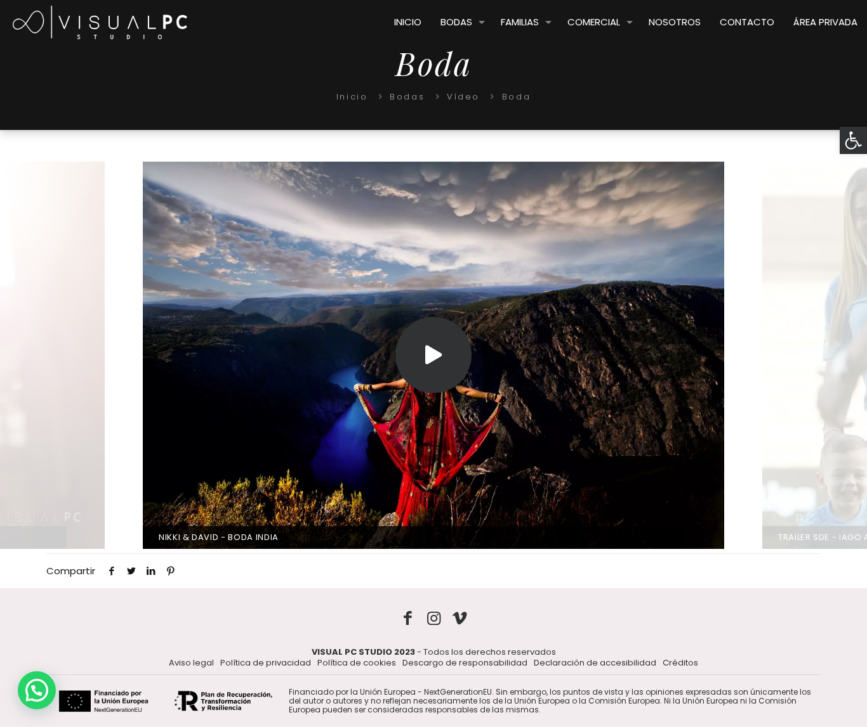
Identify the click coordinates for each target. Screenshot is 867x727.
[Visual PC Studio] (100, 22)
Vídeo (463, 97)
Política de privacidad (265, 663)
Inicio (352, 97)
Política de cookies (356, 663)
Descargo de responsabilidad (464, 663)
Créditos (680, 663)
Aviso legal (191, 663)
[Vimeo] (460, 618)
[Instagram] (434, 618)
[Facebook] (408, 618)
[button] (853, 140)
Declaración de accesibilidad (595, 663)
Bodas (407, 97)
